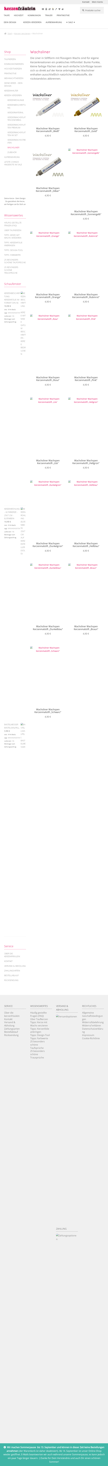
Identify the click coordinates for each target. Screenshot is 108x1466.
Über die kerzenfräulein (12, 955)
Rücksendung (11, 980)
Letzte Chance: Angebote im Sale (13, 163)
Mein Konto (97, 2)
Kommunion (34, 15)
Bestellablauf (11, 975)
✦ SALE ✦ (70, 22)
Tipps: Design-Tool (13, 250)
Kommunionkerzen (14, 64)
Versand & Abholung (15, 966)
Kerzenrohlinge (15, 100)
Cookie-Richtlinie (91, 1038)
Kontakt (85, 2)
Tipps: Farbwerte (12, 255)
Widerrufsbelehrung (93, 1022)
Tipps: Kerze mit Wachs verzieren (12, 236)
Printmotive (63, 15)
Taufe (7, 15)
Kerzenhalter (11, 90)
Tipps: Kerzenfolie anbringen (13, 244)
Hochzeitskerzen (13, 68)
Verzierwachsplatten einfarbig (16, 118)
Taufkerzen (10, 59)
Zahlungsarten (12, 970)
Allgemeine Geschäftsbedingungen (92, 1016)
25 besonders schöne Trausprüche (11, 270)
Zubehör (11, 152)
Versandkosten (14, 313)
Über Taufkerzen (12, 230)
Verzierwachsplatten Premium (16, 126)
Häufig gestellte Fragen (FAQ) (13, 224)
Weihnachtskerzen (13, 78)
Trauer (48, 15)
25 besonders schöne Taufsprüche (15, 261)
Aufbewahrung (54, 22)
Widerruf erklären (91, 1025)
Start (10, 33)
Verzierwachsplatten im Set (16, 134)
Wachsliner (13, 147)
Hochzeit (18, 15)
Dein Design (10, 22)
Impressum (88, 1035)
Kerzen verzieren (32, 22)
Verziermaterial (15, 112)
